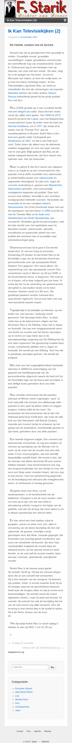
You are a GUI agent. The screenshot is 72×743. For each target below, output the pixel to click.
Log (22, 652)
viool (28, 115)
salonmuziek (46, 177)
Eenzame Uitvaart (23, 688)
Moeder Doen (21, 699)
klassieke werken (17, 93)
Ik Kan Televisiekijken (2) (34, 31)
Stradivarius (14, 140)
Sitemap (47, 731)
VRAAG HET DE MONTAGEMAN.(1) (41, 648)
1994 (47, 210)
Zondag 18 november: (23, 643)
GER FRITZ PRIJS (24, 692)
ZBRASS (45, 742)
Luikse (34, 118)
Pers (17, 703)
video (17, 710)
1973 (57, 115)
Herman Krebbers (18, 126)
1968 (48, 115)
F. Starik (33, 742)
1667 (28, 140)
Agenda (37, 731)
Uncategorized (22, 707)
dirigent (22, 111)
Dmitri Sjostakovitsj (38, 218)
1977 (39, 126)
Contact (20, 731)
